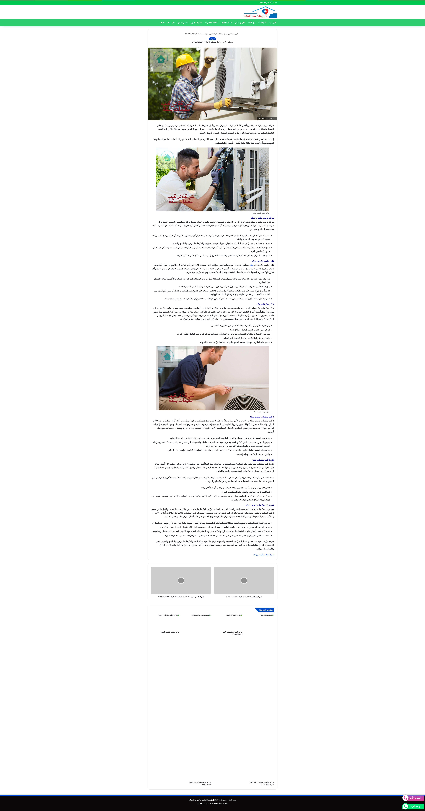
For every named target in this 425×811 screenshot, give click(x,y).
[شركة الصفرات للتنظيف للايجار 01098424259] (228, 622)
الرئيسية (272, 22)
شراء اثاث (262, 22)
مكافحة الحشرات (211, 22)
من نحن (206, 803)
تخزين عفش (240, 22)
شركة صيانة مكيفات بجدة (264, 555)
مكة (251, 264)
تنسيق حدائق (183, 22)
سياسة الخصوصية (216, 803)
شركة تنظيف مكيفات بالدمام (170, 632)
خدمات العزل (226, 22)
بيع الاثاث (251, 22)
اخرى (162, 22)
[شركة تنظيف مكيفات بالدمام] (165, 622)
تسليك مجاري (196, 22)
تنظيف (220, 34)
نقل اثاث (171, 22)
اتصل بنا (199, 803)
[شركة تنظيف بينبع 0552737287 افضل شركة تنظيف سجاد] (260, 697)
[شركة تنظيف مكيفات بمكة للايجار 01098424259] (197, 697)
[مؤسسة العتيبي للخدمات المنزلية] (260, 12)
